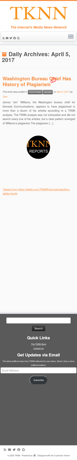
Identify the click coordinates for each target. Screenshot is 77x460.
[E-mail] (8, 38)
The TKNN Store (38, 343)
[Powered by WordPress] (34, 454)
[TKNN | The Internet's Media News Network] (38, 13)
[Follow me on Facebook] (15, 38)
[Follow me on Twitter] (11, 38)
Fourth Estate (35, 92)
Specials (47, 92)
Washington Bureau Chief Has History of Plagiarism (37, 81)
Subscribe (38, 380)
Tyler (5, 96)
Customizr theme (62, 455)
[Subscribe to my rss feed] (4, 38)
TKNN (17, 455)
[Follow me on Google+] (19, 38)
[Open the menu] (71, 37)
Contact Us (38, 348)
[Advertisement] (31, 251)
